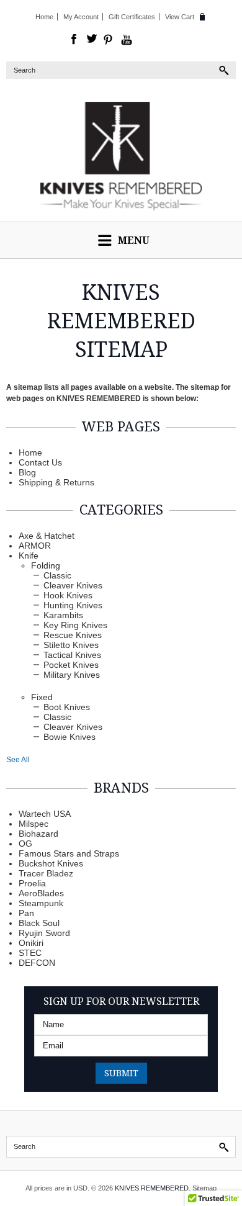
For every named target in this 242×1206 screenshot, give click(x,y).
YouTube (126, 39)
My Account (81, 16)
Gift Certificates (132, 16)
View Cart (179, 16)
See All (18, 759)
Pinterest (109, 39)
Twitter (91, 39)
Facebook (74, 39)
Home (44, 16)
